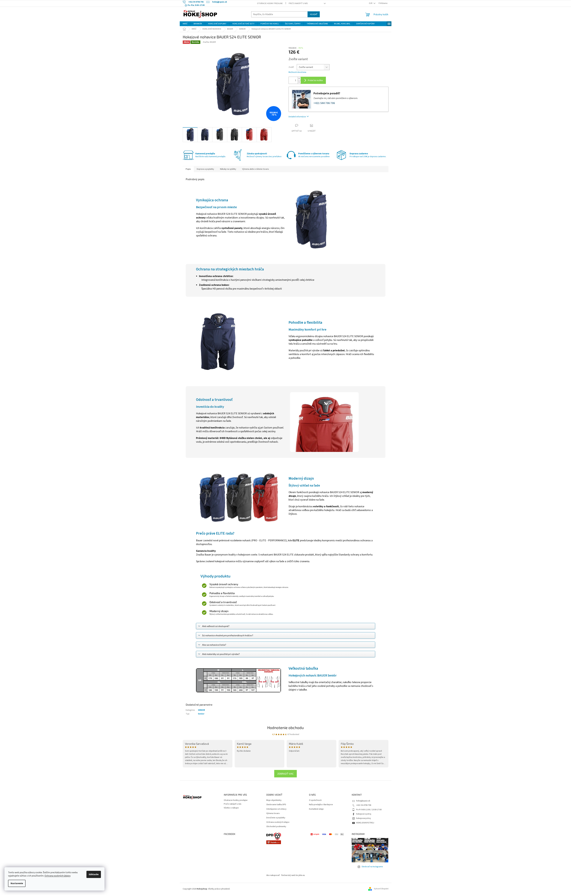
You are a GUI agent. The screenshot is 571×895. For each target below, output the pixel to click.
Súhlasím (94, 874)
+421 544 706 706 (324, 103)
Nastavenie (17, 883)
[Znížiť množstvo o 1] (299, 82)
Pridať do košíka (315, 80)
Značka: (209, 42)
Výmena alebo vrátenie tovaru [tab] (255, 169)
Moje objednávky (274, 800)
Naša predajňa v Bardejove (321, 804)
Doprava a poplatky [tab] (205, 169)
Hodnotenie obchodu (285, 727)
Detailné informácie (297, 116)
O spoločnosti (315, 800)
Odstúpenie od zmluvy (276, 809)
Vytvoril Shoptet (381, 888)
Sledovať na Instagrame (372, 866)
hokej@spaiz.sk (363, 800)
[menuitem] (185, 23)
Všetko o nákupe (231, 807)
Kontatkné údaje (316, 809)
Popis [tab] (188, 169)
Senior (201, 713)
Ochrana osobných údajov (57, 875)
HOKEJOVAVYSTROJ (365, 822)
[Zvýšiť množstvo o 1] (299, 78)
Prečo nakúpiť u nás (298, 3)
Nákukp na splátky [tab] (228, 169)
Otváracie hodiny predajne (270, 3)
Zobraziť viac (285, 773)
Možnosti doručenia (297, 72)
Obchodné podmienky (276, 826)
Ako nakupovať (273, 875)
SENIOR (201, 710)
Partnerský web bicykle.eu (293, 875)
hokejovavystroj (363, 818)
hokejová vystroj (363, 813)
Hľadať (313, 14)
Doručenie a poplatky (275, 817)
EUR (371, 3)
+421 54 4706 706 (363, 805)
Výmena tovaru (273, 813)
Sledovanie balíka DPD (276, 804)
